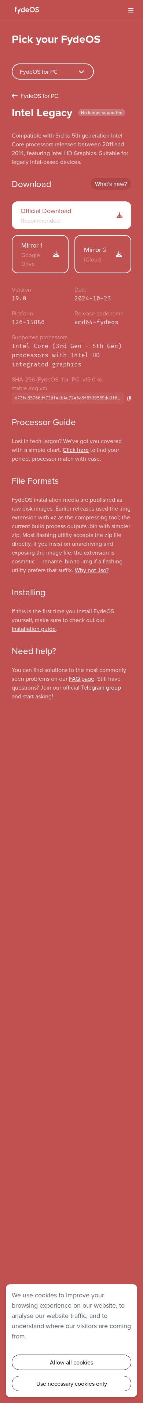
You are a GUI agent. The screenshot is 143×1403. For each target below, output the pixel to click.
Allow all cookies (71, 1362)
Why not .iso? (92, 570)
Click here (76, 450)
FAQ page (81, 679)
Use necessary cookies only (71, 1384)
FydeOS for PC (39, 96)
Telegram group (101, 687)
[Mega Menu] (128, 10)
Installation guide (34, 629)
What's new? (111, 184)
